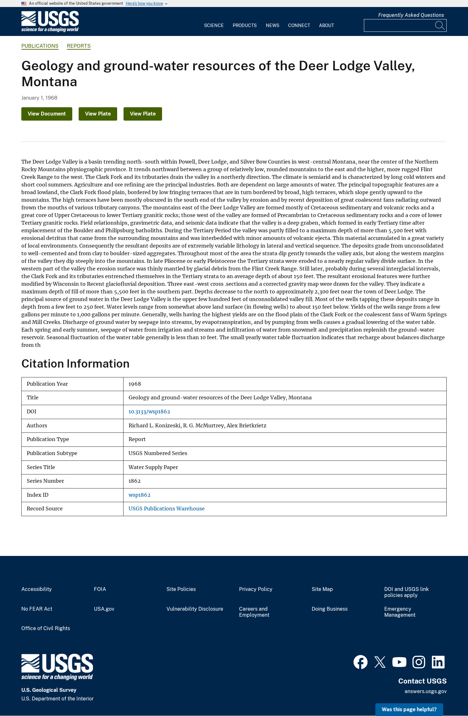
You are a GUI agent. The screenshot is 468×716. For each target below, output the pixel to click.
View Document (47, 114)
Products (245, 25)
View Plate (98, 114)
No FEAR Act (36, 609)
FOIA (100, 589)
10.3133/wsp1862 (149, 412)
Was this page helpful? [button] (409, 709)
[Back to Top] (445, 693)
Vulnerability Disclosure (195, 609)
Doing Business (330, 609)
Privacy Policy (256, 589)
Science (214, 25)
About (326, 25)
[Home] (50, 31)
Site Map (322, 589)
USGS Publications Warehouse (167, 509)
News (272, 25)
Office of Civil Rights (45, 628)
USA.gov (104, 609)
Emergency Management (399, 612)
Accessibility (36, 589)
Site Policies (181, 589)
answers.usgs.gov (426, 691)
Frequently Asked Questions (411, 15)
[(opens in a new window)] (360, 661)
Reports (79, 46)
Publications (40, 46)
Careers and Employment (254, 612)
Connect (299, 25)
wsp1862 (140, 495)
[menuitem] (214, 21)
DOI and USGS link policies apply (406, 592)
